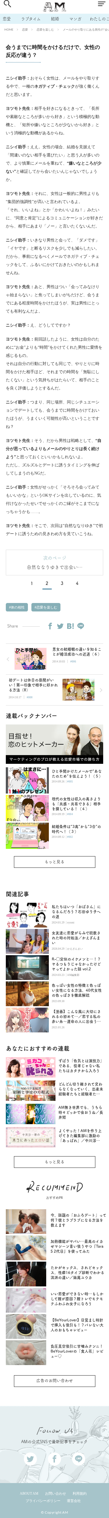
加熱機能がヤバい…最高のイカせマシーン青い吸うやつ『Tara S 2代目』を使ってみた (77, 1246)
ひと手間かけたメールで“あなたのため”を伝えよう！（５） (77, 773)
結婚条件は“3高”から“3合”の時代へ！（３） (76, 829)
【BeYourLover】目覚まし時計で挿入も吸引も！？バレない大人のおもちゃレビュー (77, 1325)
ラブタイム (31, 19)
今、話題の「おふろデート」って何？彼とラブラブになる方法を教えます (78, 1220)
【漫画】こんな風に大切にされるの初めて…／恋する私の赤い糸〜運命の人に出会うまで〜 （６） (76, 1017)
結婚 (55, 19)
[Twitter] (60, 626)
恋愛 (7, 19)
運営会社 (74, 1501)
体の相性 (17, 607)
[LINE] (80, 626)
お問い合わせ (55, 1493)
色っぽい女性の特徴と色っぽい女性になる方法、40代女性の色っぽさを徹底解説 (77, 990)
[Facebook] (50, 626)
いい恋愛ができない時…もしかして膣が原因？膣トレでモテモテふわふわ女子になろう (77, 1299)
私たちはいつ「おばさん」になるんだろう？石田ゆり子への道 (76, 911)
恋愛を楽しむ (45, 29)
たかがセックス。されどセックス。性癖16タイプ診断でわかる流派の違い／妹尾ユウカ (77, 1272)
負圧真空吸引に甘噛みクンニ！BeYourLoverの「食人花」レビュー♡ (77, 1351)
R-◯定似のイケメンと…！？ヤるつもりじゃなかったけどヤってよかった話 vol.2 (76, 964)
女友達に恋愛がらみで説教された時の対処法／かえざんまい (76, 938)
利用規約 (80, 1493)
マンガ (75, 19)
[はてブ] (70, 626)
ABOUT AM (29, 1493)
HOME (8, 29)
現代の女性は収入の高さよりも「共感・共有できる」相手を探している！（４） (76, 804)
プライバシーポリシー (43, 1501)
